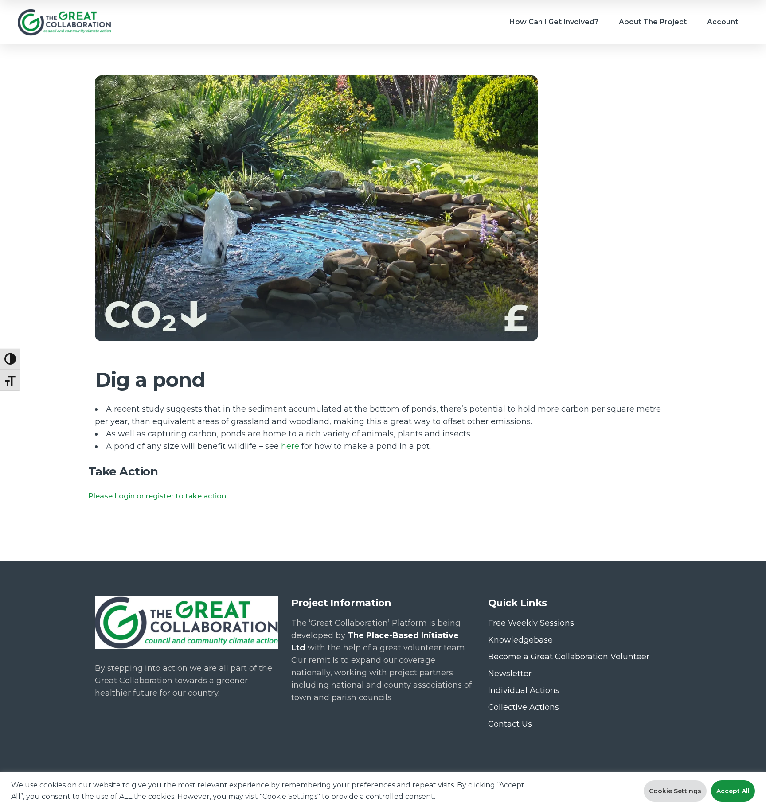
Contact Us (510, 724)
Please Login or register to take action (157, 496)
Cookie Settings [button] (675, 791)
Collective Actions (523, 707)
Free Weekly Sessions (531, 623)
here (290, 446)
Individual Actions (523, 690)
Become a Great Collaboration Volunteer (568, 657)
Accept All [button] (733, 791)
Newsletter (510, 673)
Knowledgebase (520, 640)
